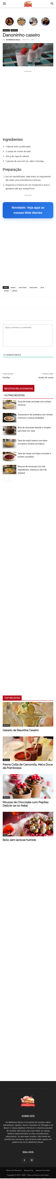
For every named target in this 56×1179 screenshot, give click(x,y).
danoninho (34, 287)
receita (6, 291)
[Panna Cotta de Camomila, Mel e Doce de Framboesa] (28, 748)
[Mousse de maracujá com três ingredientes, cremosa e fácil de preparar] (9, 469)
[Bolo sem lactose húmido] (28, 824)
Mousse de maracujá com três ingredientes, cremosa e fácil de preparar (32, 469)
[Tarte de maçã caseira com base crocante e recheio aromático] (9, 443)
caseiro (13, 287)
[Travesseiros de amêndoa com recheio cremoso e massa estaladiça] (9, 417)
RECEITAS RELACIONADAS (18, 388)
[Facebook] (24, 1160)
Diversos (6, 30)
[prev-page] (4, 479)
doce (42, 287)
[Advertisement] (28, 104)
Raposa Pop (28, 1170)
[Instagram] (31, 1160)
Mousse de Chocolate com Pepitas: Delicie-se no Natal (26, 803)
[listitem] (9, 21)
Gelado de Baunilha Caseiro (21, 730)
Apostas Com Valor (43, 1170)
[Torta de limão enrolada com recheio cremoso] (9, 404)
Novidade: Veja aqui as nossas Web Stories (28, 210)
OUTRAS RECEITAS (14, 395)
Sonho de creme (45, 377)
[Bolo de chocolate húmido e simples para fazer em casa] (9, 430)
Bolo (5, 835)
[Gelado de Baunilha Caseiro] (28, 714)
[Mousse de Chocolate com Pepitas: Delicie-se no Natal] (28, 786)
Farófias (6, 377)
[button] (4, 3)
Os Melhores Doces (13, 40)
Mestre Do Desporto (14, 1170)
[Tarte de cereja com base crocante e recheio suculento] (9, 456)
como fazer (23, 287)
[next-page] (8, 479)
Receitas (14, 30)
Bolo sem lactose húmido (19, 840)
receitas (14, 291)
